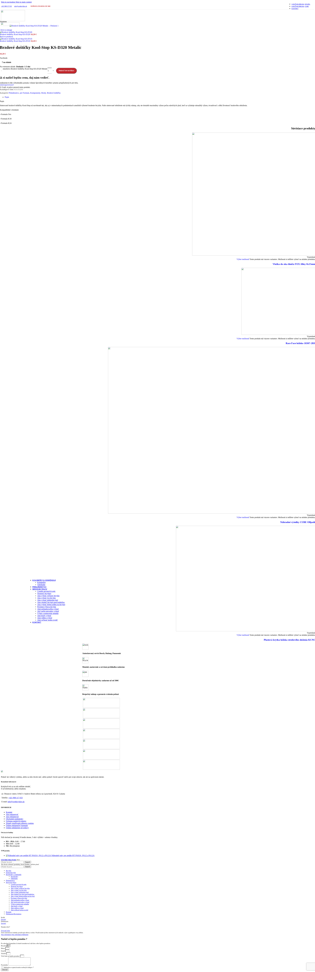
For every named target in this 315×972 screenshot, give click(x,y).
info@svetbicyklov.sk (20, 6)
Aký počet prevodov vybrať (48, 611)
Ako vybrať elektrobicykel (47, 600)
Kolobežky (41, 582)
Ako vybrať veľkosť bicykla (48, 596)
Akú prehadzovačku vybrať (48, 609)
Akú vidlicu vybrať (44, 618)
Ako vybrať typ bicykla (46, 598)
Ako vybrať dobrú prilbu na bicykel (51, 604)
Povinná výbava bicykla (46, 607)
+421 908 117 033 (6, 6)
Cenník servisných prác (46, 591)
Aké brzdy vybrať (44, 616)
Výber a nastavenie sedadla (47, 613)
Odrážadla (41, 585)
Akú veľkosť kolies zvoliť (47, 620)
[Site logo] (13, 20)
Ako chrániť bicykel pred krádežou (51, 602)
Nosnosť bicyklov (44, 593)
